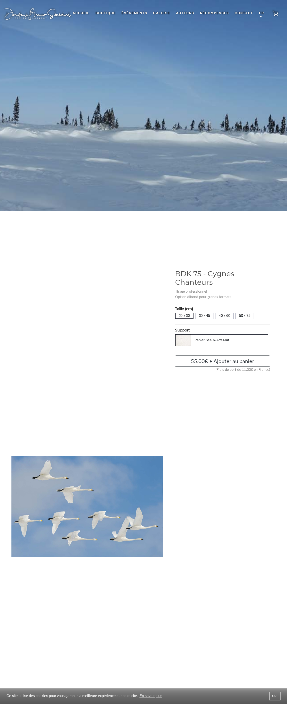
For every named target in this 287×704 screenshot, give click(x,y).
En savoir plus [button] (150, 696)
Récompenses (214, 13)
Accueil (81, 13)
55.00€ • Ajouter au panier (222, 361)
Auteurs (185, 13)
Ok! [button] (275, 696)
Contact (244, 13)
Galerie (161, 13)
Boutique (106, 13)
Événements (134, 13)
